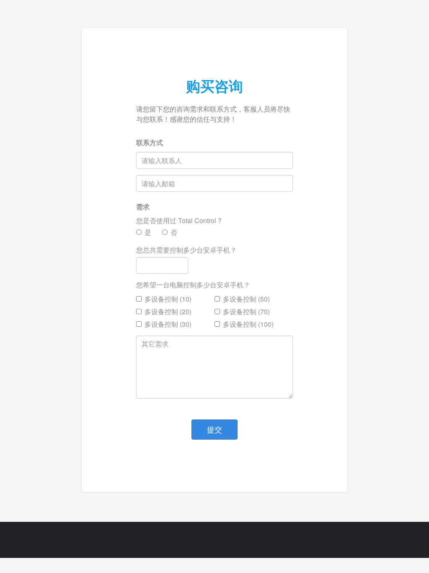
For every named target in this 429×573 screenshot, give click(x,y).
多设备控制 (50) (246, 299)
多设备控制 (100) (248, 324)
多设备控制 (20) (168, 311)
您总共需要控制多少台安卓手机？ (186, 250)
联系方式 (149, 142)
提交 (214, 429)
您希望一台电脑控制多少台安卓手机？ (193, 284)
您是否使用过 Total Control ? (179, 220)
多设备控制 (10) (168, 299)
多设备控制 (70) (246, 311)
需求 (143, 206)
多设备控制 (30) (168, 324)
